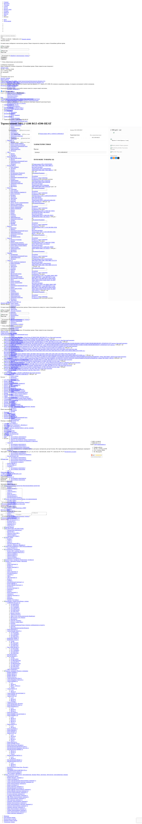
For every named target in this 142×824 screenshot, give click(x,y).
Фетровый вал (15, 420)
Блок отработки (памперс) (18, 192)
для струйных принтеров (18, 445)
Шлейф (13, 223)
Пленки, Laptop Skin (17, 622)
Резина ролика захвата (17, 143)
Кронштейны (15, 315)
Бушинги (13, 265)
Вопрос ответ (8, 9)
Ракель (13, 142)
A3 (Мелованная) (16, 660)
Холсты (13, 626)
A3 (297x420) (15, 605)
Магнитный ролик (16, 158)
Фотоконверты (15, 668)
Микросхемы (14, 275)
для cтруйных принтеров (18, 436)
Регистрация (7, 21)
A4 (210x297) (15, 608)
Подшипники (15, 328)
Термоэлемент (15, 294)
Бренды (6, 14)
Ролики (13, 179)
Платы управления (16, 119)
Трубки (13, 220)
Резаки (13, 211)
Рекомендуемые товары (10, 820)
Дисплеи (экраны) (16, 310)
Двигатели (14, 198)
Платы (13, 171)
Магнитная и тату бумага (18, 617)
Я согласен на (16, 55)
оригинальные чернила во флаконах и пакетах (24, 441)
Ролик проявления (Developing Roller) (22, 399)
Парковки (14, 322)
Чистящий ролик (16, 236)
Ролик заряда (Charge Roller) (19, 245)
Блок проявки (15, 167)
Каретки (13, 201)
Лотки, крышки (15, 115)
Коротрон (14, 227)
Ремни (13, 213)
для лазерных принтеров (18, 438)
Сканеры (13, 130)
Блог (5, 15)
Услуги (6, 8)
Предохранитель (15, 385)
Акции (6, 6)
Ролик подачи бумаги (17, 340)
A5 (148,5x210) (15, 610)
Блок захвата (14, 190)
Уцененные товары (9, 822)
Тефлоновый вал (15, 134)
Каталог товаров (5, 78)
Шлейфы (13, 355)
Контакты (6, 3)
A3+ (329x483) (15, 607)
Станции (13, 345)
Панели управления (16, 204)
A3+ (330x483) (15, 634)
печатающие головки (17, 462)
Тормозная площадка (17, 136)
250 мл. (13, 720)
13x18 (12, 641)
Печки (13, 170)
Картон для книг (15, 613)
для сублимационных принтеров (20, 447)
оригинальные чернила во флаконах (21, 448)
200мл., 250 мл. (15, 685)
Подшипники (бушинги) (18, 173)
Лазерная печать (16, 614)
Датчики (13, 168)
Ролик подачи (15, 147)
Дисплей (13, 199)
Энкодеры (14, 225)
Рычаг (13, 127)
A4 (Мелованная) (16, 663)
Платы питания (15, 118)
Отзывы (6, 11)
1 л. (12, 682)
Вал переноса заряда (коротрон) (20, 359)
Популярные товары (9, 817)
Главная (6, 2)
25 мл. (13, 737)
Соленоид (14, 131)
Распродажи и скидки (10, 819)
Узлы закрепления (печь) (18, 407)
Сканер (13, 401)
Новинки (6, 816)
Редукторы (14, 333)
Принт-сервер (15, 330)
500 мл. (13, 700)
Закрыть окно (4, 67)
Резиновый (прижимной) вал (19, 121)
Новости (6, 12)
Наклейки (14, 619)
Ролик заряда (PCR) (16, 288)
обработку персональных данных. (19, 55)
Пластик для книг (16, 620)
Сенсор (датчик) (15, 128)
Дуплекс (13, 267)
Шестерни (14, 139)
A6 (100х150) (15, 611)
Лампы (13, 270)
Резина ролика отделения (18, 144)
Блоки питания (15, 193)
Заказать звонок (26, 39)
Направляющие (15, 380)
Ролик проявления (16, 125)
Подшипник (14, 254)
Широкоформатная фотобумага (20, 628)
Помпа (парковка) (16, 208)
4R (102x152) (14, 642)
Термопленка (14, 133)
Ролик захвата (15, 122)
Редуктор (13, 388)
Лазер (12, 113)
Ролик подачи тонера (17, 124)
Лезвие (13, 316)
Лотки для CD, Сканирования (20, 202)
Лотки (13, 272)
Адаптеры (14, 189)
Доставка (6, 5)
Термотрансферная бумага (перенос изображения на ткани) (28, 625)
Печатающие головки (17, 205)
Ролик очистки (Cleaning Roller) (20, 396)
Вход (5, 19)
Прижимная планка (16, 174)
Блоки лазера (14, 303)
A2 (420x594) (15, 604)
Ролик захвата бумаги (17, 395)
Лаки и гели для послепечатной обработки (23, 616)
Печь (12, 116)
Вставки (13, 195)
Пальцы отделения (16, 239)
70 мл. (13, 687)
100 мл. (13, 684)
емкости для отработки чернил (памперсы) (23, 439)
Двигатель (14, 112)
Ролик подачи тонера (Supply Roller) (21, 398)
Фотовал (14, 137)
